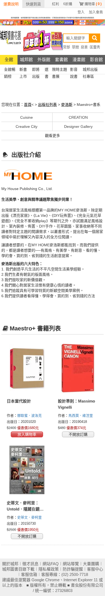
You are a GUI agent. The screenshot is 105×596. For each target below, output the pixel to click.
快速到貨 (33, 4)
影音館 (96, 59)
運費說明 (11, 4)
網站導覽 (71, 563)
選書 (46, 70)
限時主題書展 (59, 70)
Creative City (26, 126)
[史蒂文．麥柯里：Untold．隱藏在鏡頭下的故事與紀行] (26, 470)
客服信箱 (29, 574)
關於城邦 (10, 563)
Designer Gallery (78, 126)
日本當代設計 (19, 401)
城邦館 (26, 59)
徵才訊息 (30, 563)
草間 (75, 47)
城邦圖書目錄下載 (18, 569)
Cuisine (26, 117)
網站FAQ (51, 563)
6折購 (67, 4)
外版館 (43, 59)
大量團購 (91, 563)
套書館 (61, 59)
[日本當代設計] (26, 368)
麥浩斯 (66, 104)
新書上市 (23, 70)
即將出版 (36, 70)
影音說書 (74, 70)
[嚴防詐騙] (52, 17)
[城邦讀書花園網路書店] (10, 40)
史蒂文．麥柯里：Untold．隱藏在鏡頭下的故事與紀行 (25, 509)
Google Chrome (46, 580)
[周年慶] (52, 22)
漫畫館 (78, 59)
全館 (9, 59)
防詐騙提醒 (73, 569)
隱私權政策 (48, 569)
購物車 (93, 4)
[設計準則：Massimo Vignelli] (78, 368)
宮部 (66, 47)
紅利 (55, 4)
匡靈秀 (95, 47)
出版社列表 (47, 104)
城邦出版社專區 (90, 70)
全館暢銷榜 (9, 70)
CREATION (78, 117)
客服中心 (95, 569)
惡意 (84, 47)
